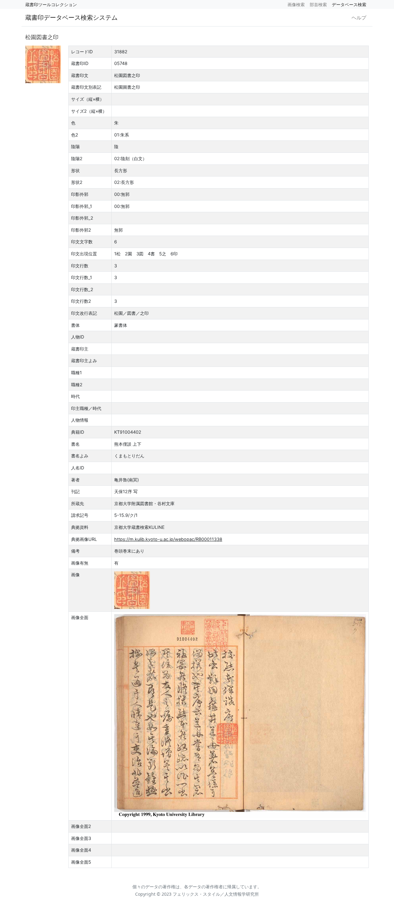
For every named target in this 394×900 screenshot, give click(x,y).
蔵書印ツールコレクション (51, 4)
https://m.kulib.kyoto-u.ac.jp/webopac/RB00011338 (168, 539)
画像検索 (296, 4)
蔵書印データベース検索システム (71, 17)
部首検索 (318, 4)
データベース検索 (349, 4)
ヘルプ (359, 17)
